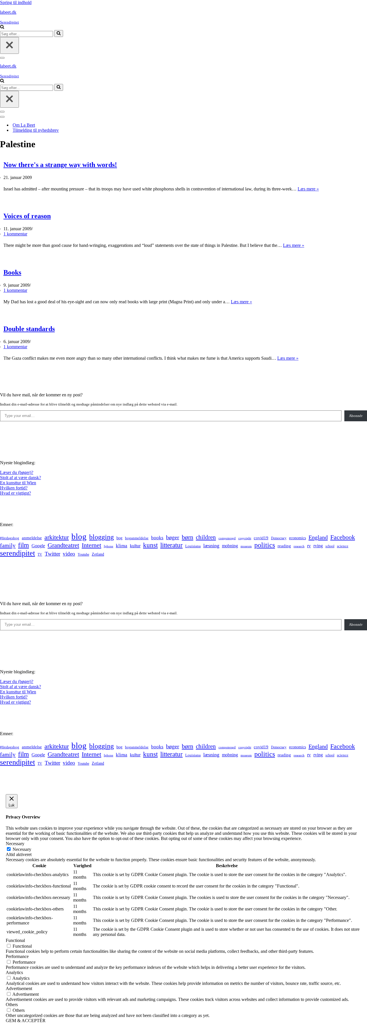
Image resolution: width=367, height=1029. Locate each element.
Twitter (52, 554)
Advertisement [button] (19, 988)
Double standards (29, 328)
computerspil (227, 538)
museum (246, 546)
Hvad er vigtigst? (15, 493)
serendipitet (17, 553)
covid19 (261, 538)
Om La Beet (24, 125)
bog (119, 538)
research (299, 546)
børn (187, 537)
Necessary (22, 849)
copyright (244, 538)
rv (309, 545)
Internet (91, 545)
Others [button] (12, 1004)
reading (284, 546)
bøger (172, 537)
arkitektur (56, 537)
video (69, 554)
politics (264, 545)
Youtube (83, 554)
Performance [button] (17, 956)
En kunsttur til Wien (18, 482)
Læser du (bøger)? (16, 472)
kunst (150, 545)
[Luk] (9, 45)
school (329, 546)
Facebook (342, 537)
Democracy (278, 538)
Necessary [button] (15, 843)
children (206, 537)
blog (79, 536)
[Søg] (2, 27)
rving (318, 545)
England (318, 537)
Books (12, 272)
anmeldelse (32, 538)
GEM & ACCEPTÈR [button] (26, 1020)
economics (297, 538)
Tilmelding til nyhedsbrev (36, 130)
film (23, 545)
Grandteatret (63, 545)
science (342, 546)
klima (121, 545)
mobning (230, 545)
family (7, 545)
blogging (101, 537)
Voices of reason (27, 216)
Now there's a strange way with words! (60, 164)
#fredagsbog (9, 538)
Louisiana (193, 546)
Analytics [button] (14, 972)
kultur (135, 545)
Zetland (98, 554)
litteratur (171, 545)
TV (40, 554)
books (157, 537)
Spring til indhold (16, 2)
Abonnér (355, 416)
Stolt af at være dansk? (20, 477)
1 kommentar (15, 233)
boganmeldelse (137, 538)
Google (38, 545)
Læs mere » (308, 188)
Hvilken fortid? (14, 487)
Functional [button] (15, 940)
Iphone (108, 546)
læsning (211, 545)
